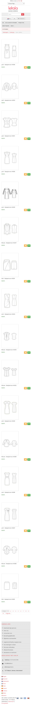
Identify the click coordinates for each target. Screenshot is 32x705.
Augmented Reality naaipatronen (12, 642)
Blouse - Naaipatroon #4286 (9, 563)
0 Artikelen (21, 18)
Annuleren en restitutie (9, 652)
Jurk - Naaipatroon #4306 (8, 64)
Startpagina (5, 32)
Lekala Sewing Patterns (16, 9)
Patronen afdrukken (9, 647)
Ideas (12, 26)
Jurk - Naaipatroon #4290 (8, 421)
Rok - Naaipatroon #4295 (8, 278)
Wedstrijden (5, 26)
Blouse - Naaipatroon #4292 (9, 385)
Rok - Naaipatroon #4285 (8, 599)
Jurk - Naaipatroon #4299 (8, 207)
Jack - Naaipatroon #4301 (8, 136)
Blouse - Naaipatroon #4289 (9, 456)
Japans (4, 695)
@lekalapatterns (9, 667)
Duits (4, 686)
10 (3, 613)
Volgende (8, 613)
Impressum (11, 701)
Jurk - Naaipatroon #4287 (8, 528)
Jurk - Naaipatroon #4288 (8, 492)
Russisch (5, 679)
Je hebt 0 (19, 1)
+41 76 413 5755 (14, 660)
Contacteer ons (7, 633)
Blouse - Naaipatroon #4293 (9, 349)
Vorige (4, 611)
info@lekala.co (8, 663)
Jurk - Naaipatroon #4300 (8, 171)
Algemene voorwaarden (9, 638)
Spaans (5, 688)
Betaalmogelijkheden (9, 636)
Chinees (5, 690)
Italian (4, 693)
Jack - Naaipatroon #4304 (8, 100)
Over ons (5, 630)
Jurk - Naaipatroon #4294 (8, 314)
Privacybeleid (5, 703)
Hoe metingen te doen (9, 644)
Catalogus (11, 32)
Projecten (21, 22)
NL (9, 18)
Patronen (5, 29)
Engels (4, 676)
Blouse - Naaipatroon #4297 (9, 243)
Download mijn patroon (9, 628)
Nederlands (6, 681)
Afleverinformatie (8, 650)
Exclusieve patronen (11, 22)
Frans (4, 683)
